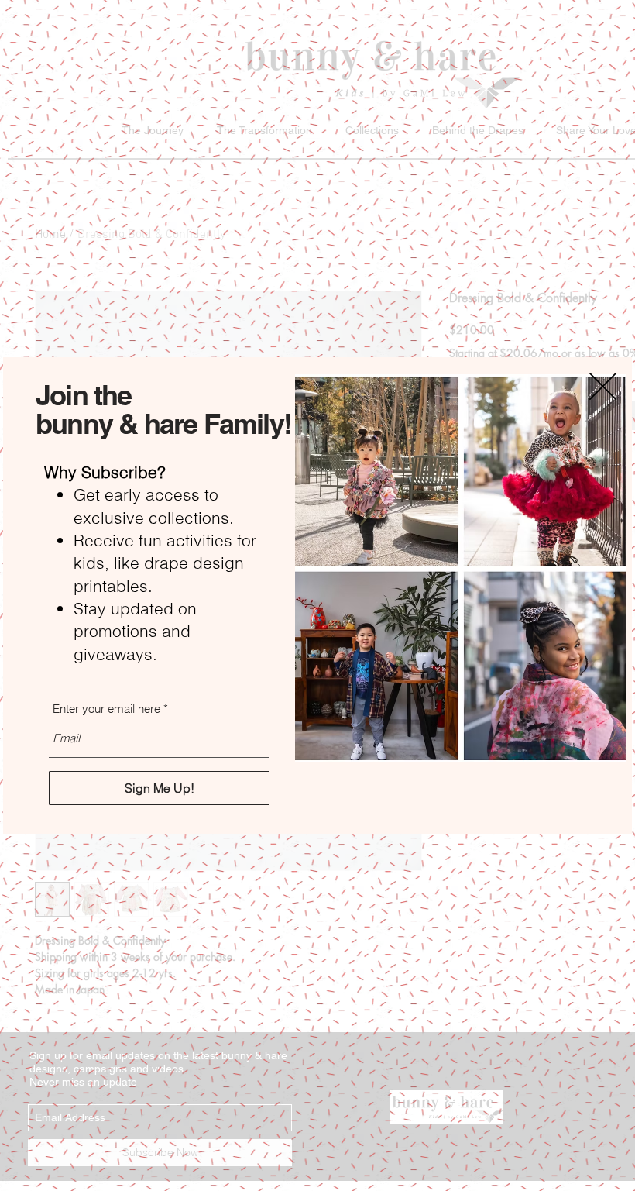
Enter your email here (106, 708)
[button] (602, 386)
